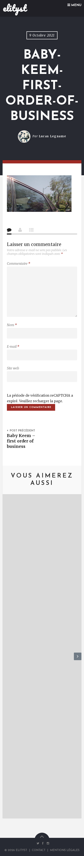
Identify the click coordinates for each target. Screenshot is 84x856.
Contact (38, 850)
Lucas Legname (52, 136)
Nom (12, 325)
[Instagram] (47, 843)
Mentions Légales (64, 850)
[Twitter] (38, 843)
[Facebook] (43, 843)
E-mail (13, 347)
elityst (14, 8)
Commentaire (18, 264)
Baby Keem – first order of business (21, 441)
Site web (13, 368)
